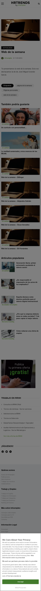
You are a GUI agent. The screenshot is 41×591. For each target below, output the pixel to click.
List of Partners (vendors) (11, 576)
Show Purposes (20, 588)
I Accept (20, 582)
